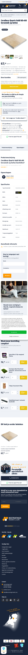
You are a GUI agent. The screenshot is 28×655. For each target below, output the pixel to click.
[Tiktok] (18, 600)
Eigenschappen (20, 147)
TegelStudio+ (5, 549)
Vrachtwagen (25, 6)
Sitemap (21, 650)
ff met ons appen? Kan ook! (15, 137)
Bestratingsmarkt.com (15, 650)
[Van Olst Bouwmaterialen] (22, 536)
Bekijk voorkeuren (14, 336)
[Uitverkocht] (9, 436)
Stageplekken (5, 566)
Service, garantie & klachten (8, 561)
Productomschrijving (7, 147)
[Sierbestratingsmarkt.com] (15, 536)
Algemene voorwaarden (7, 570)
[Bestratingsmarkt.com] (4, 536)
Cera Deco (11, 105)
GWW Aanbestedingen (7, 553)
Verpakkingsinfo (22, 77)
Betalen (4, 555)
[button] (4, 650)
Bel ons (20, 7)
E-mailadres (6, 268)
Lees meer (16, 74)
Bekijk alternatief (14, 87)
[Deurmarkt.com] (9, 536)
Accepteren (14, 332)
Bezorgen (4, 557)
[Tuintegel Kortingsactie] (15, 442)
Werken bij (4, 563)
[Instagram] (7, 600)
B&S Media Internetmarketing (17, 651)
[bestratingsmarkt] (14, 519)
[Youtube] (10, 600)
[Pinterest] (14, 600)
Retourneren (5, 559)
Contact (4, 574)
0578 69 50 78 (15, 478)
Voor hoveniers (5, 551)
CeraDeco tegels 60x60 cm (9, 14)
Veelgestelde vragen (6, 547)
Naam (4, 261)
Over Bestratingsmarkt (7, 572)
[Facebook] (3, 600)
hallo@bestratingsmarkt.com (10, 592)
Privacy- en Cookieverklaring (8, 568)
